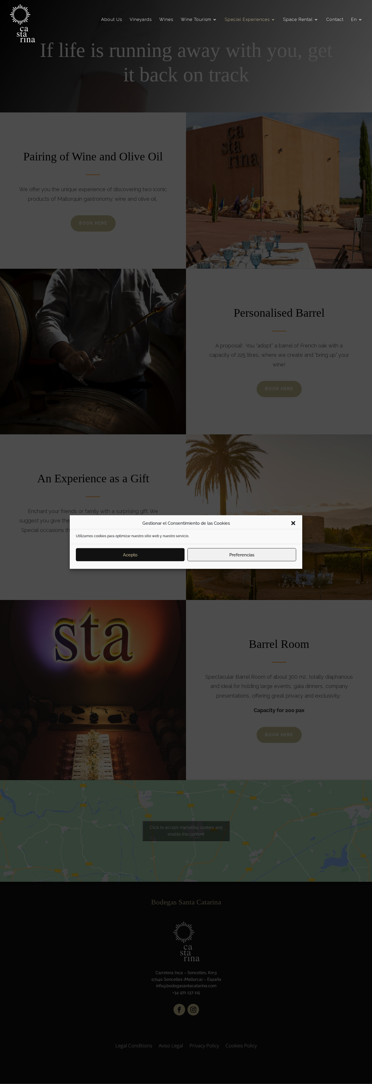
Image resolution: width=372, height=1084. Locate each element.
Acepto (130, 554)
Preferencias (241, 554)
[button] (293, 523)
